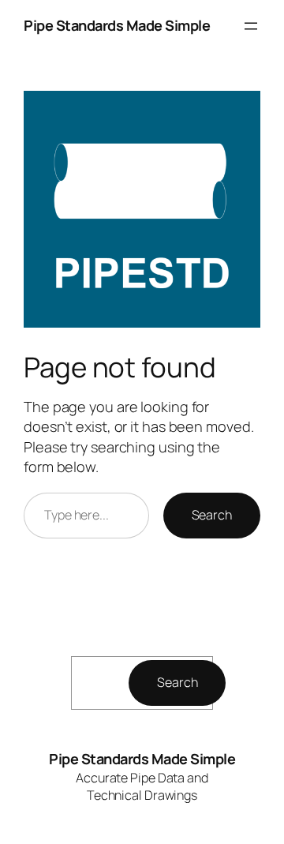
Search (212, 514)
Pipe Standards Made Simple (117, 25)
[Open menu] (250, 26)
